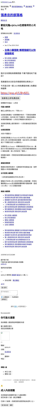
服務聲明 (21, 382)
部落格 (7, 39)
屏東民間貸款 (9, 65)
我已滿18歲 (5, 405)
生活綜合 (17, 33)
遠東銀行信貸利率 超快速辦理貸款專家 (18, 200)
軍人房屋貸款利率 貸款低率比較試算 (17, 202)
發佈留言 (4, 299)
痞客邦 (14, 275)
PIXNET (9, 380)
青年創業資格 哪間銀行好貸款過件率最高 (19, 195)
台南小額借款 (9, 67)
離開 (11, 405)
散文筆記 (16, 280)
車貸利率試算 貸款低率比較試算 (16, 211)
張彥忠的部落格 (12, 15)
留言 (18, 275)
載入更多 (4, 287)
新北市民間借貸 (10, 60)
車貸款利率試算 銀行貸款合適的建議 (17, 197)
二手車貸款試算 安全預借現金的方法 (17, 204)
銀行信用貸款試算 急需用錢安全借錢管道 (19, 207)
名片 (6, 42)
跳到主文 (4, 20)
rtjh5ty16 (3, 264)
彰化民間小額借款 (11, 58)
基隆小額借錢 (9, 63)
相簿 (6, 37)
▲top (2, 284)
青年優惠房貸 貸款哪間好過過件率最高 (18, 209)
